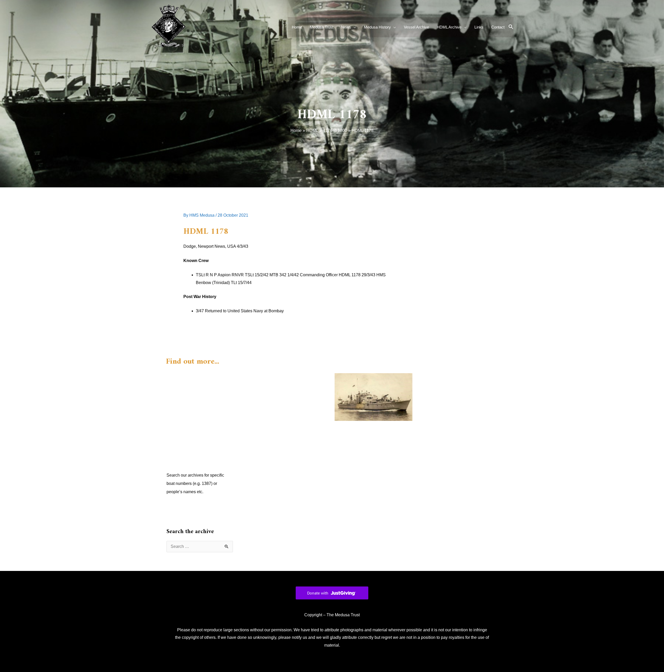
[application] (353, 27)
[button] (511, 27)
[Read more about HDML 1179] (373, 396)
